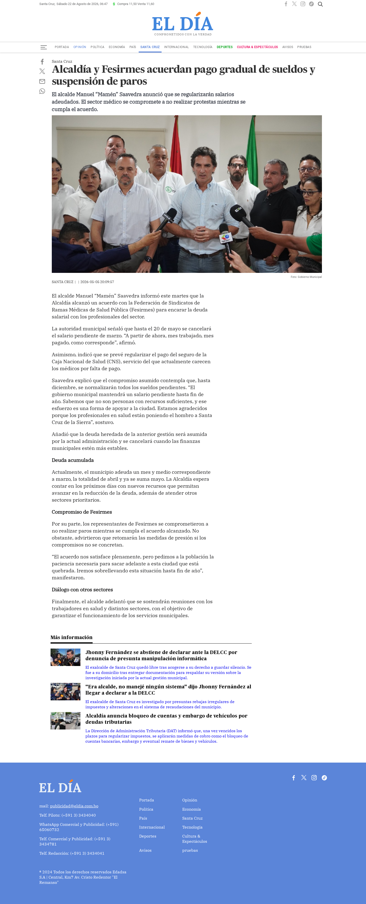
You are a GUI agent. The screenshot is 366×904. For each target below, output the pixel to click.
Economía (117, 47)
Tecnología (203, 47)
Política (98, 47)
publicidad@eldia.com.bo (74, 805)
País (132, 47)
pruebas (304, 47)
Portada (62, 47)
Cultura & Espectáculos (257, 47)
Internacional (176, 47)
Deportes (225, 47)
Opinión (79, 47)
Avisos (287, 47)
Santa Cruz (150, 47)
